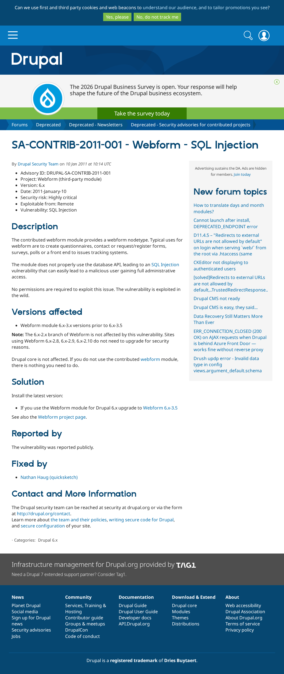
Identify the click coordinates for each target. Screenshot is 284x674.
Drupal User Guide (138, 611)
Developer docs (135, 618)
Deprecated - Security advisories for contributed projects (190, 125)
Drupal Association (245, 611)
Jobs (16, 636)
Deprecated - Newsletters (96, 125)
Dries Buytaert (180, 660)
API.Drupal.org (134, 624)
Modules (181, 611)
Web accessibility (243, 605)
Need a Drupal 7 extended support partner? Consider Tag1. (69, 574)
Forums (20, 125)
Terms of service (242, 624)
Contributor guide (84, 618)
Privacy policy (239, 630)
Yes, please (117, 17)
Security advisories (31, 630)
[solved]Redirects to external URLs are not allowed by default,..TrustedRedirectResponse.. (231, 283)
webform (150, 359)
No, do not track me (157, 17)
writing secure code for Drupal (141, 520)
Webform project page (62, 417)
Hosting (73, 611)
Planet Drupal (26, 605)
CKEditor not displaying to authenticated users (221, 265)
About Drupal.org (243, 618)
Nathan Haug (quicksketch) (49, 477)
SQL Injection (165, 264)
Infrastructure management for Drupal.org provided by (94, 564)
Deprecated (48, 125)
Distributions (185, 624)
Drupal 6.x (48, 540)
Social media (25, 611)
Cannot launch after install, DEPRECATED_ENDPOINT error (226, 223)
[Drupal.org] (86, 60)
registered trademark (134, 660)
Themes (180, 618)
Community (78, 597)
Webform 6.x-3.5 (160, 408)
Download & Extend (193, 597)
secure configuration (43, 526)
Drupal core (184, 605)
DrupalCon (76, 630)
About (232, 597)
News (18, 597)
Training (93, 605)
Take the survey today (142, 113)
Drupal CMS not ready (217, 298)
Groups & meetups (85, 624)
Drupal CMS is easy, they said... (226, 307)
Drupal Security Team (38, 164)
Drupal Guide (133, 605)
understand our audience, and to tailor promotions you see (205, 7)
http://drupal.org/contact (43, 513)
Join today (242, 174)
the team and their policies (79, 520)
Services (73, 605)
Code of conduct (82, 636)
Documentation (136, 597)
